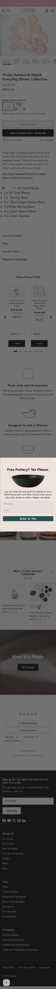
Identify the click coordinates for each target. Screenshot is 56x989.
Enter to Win (28, 518)
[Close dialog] (53, 460)
